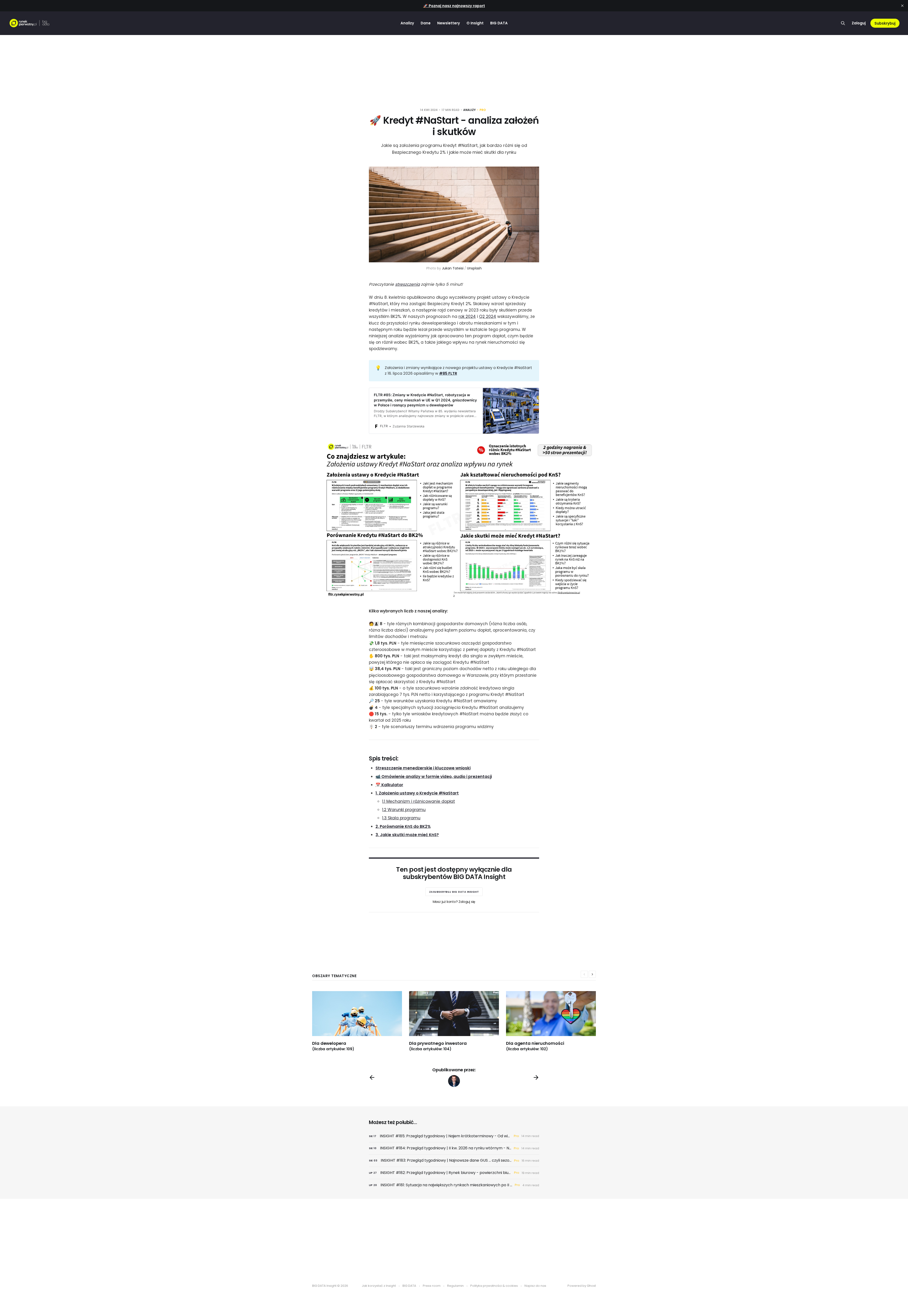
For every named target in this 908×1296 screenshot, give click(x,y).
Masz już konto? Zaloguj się (454, 901)
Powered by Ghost (582, 1285)
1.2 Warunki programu (404, 810)
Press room (432, 1285)
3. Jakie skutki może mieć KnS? (407, 835)
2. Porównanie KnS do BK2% (403, 826)
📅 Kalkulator (389, 785)
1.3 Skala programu (401, 818)
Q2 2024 (487, 316)
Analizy (407, 23)
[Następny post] (536, 1077)
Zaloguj (859, 23)
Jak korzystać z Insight (379, 1285)
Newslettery (448, 23)
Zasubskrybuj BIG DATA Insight (454, 892)
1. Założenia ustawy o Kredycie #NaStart (417, 793)
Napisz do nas (535, 1285)
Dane (426, 23)
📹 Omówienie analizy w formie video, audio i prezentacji (433, 776)
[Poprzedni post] (372, 1077)
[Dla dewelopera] (360, 1021)
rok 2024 (467, 316)
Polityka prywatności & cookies (494, 1285)
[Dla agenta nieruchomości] (554, 1021)
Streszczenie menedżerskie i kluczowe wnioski (423, 768)
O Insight (475, 23)
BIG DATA (499, 23)
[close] (902, 5)
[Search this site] (843, 23)
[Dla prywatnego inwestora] (457, 1021)
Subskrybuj (884, 23)
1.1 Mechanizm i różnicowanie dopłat (418, 801)
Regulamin (455, 1285)
